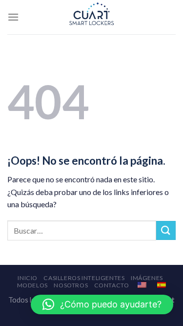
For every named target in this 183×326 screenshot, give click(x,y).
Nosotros (71, 285)
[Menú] (13, 17)
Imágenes (147, 278)
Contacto (111, 285)
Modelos (32, 285)
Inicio (28, 278)
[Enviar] (166, 230)
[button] (102, 304)
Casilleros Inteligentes (83, 278)
